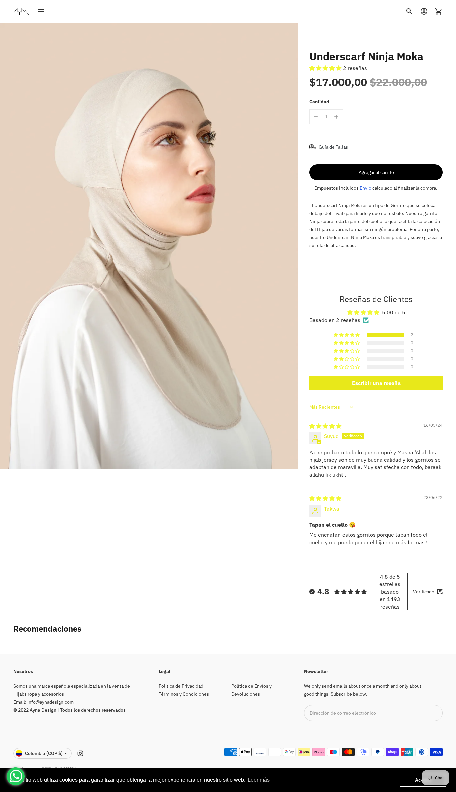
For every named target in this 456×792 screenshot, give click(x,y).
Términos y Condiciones (184, 694)
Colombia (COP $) (44, 753)
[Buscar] (409, 11)
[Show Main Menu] (40, 11)
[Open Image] (149, 246)
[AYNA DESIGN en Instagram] (80, 753)
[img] (325, 426)
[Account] (424, 11)
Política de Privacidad (181, 686)
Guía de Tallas (333, 147)
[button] (326, 68)
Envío (365, 188)
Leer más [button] (259, 780)
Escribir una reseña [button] (376, 383)
